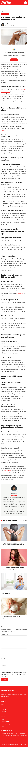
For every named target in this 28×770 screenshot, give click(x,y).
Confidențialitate (5, 721)
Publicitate (3, 711)
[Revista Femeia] (12, 2)
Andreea (7, 24)
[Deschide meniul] (25, 2)
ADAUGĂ (14, 59)
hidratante (19, 293)
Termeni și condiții (5, 724)
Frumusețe (7, 9)
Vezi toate (23, 520)
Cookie (3, 719)
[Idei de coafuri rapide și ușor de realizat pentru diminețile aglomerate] (14, 557)
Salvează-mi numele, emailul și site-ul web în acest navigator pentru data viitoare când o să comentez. (13, 674)
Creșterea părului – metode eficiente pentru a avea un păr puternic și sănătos (13, 543)
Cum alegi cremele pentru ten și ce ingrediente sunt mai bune (12, 617)
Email (3, 659)
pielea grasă (4, 130)
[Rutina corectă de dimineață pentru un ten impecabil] (14, 581)
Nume (3, 652)
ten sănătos (7, 470)
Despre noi (4, 709)
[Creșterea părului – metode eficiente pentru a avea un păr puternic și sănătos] (14, 532)
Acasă (2, 9)
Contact (3, 726)
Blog (2, 707)
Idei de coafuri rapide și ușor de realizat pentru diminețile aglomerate (13, 568)
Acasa (2, 704)
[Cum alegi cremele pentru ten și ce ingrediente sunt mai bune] (14, 606)
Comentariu (5, 634)
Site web (3, 666)
